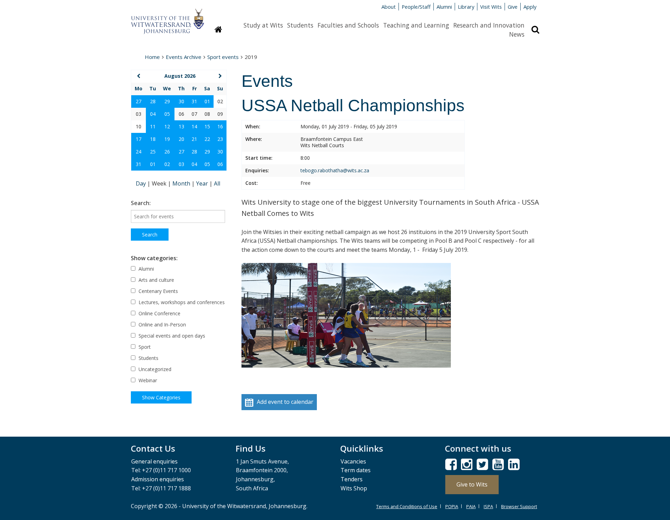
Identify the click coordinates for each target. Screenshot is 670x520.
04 (153, 114)
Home (152, 56)
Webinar (147, 380)
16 (220, 126)
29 (167, 101)
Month (182, 183)
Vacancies (353, 461)
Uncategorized (154, 369)
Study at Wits (263, 25)
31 (194, 101)
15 (207, 126)
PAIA (471, 506)
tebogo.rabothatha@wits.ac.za (334, 170)
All (217, 183)
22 (207, 139)
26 (167, 151)
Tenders (352, 479)
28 (153, 101)
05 (167, 114)
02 (167, 164)
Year (202, 183)
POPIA (451, 506)
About (388, 6)
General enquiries (154, 461)
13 (181, 126)
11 (153, 126)
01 (207, 101)
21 (194, 139)
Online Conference (158, 313)
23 (220, 139)
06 (220, 164)
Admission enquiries (157, 479)
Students (300, 25)
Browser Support (519, 506)
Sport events (223, 56)
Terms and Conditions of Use (406, 506)
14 (194, 126)
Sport (144, 347)
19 (167, 139)
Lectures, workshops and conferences (181, 302)
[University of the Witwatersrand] (167, 18)
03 (181, 164)
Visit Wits (491, 6)
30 (181, 101)
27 (138, 101)
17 (138, 139)
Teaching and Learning (416, 25)
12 (167, 126)
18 (153, 139)
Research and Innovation (488, 25)
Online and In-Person (161, 324)
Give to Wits (471, 484)
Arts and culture (155, 280)
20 (181, 139)
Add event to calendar (285, 402)
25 (153, 151)
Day (141, 183)
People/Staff (416, 6)
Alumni (444, 6)
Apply (529, 6)
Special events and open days (171, 335)
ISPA (488, 506)
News (516, 34)
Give (513, 6)
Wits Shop (354, 488)
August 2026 (179, 76)
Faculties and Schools (348, 25)
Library (466, 6)
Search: (141, 203)
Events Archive (183, 56)
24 (138, 151)
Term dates (356, 470)
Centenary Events (157, 291)
